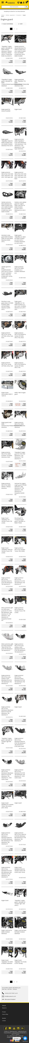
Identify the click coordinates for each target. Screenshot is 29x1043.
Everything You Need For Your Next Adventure (14, 11)
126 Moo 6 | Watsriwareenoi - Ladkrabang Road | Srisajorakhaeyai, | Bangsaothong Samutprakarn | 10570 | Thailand (15, 1033)
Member (4, 1018)
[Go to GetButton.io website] (25, 1041)
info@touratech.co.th (12, 1037)
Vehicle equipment (10, 15)
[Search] (26, 7)
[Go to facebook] (25, 1038)
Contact (4, 1020)
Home (2, 15)
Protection (18, 15)
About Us (4, 1008)
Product (4, 1012)
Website (4, 1005)
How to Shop (5, 1014)
